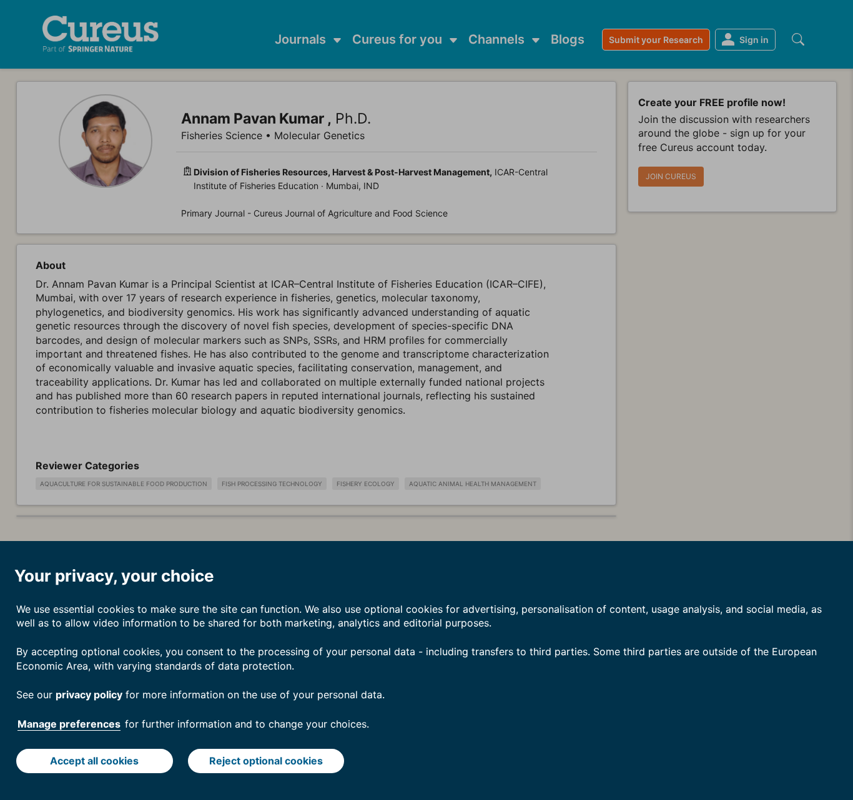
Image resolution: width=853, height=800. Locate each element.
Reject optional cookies (266, 760)
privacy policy (89, 694)
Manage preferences (69, 724)
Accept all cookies (94, 760)
